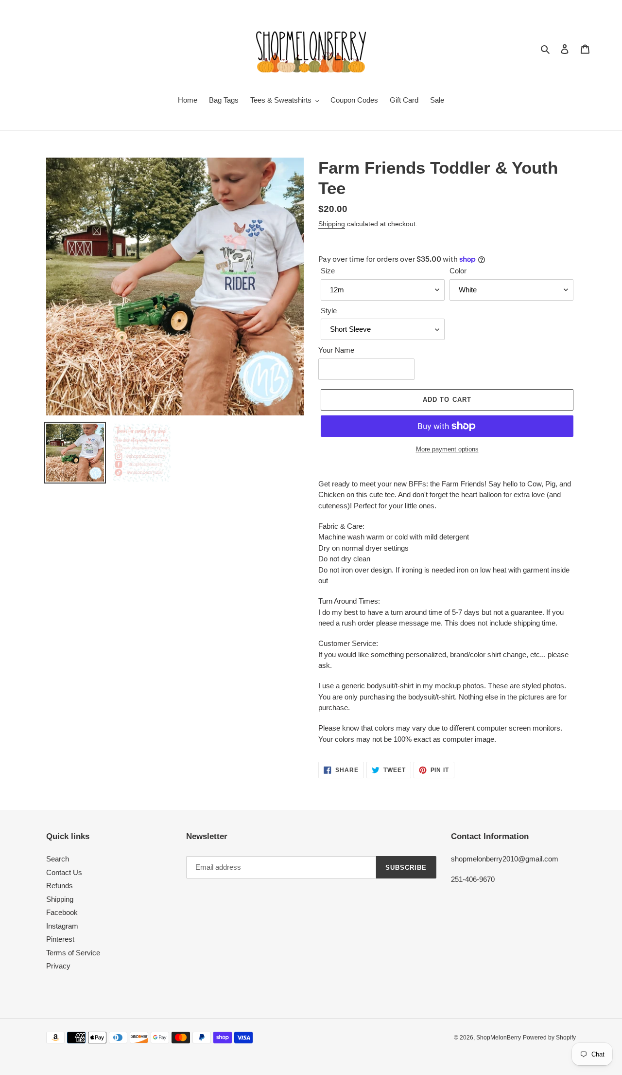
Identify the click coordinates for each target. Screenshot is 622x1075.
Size (328, 271)
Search (57, 859)
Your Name (336, 350)
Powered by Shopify (549, 1037)
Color (457, 271)
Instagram (62, 926)
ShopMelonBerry (498, 1037)
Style (329, 310)
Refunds (59, 885)
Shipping (331, 224)
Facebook (62, 912)
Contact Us (64, 872)
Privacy (58, 966)
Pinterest (60, 939)
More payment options (447, 449)
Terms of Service (73, 953)
